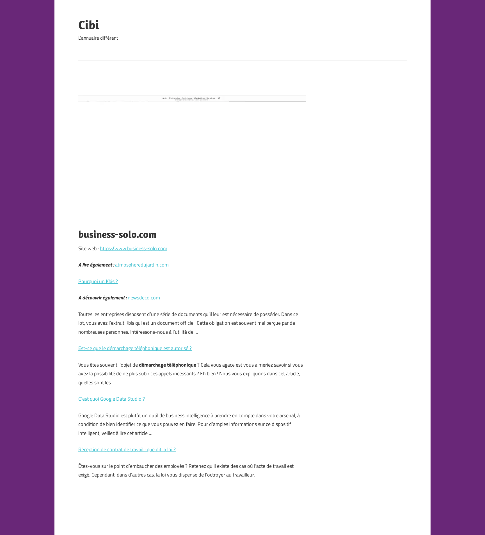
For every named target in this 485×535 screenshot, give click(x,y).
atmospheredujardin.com (142, 264)
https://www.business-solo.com (133, 248)
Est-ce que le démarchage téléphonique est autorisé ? (135, 348)
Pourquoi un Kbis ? (98, 281)
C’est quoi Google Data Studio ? (111, 399)
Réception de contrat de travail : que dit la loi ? (127, 449)
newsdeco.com (144, 297)
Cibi (88, 24)
